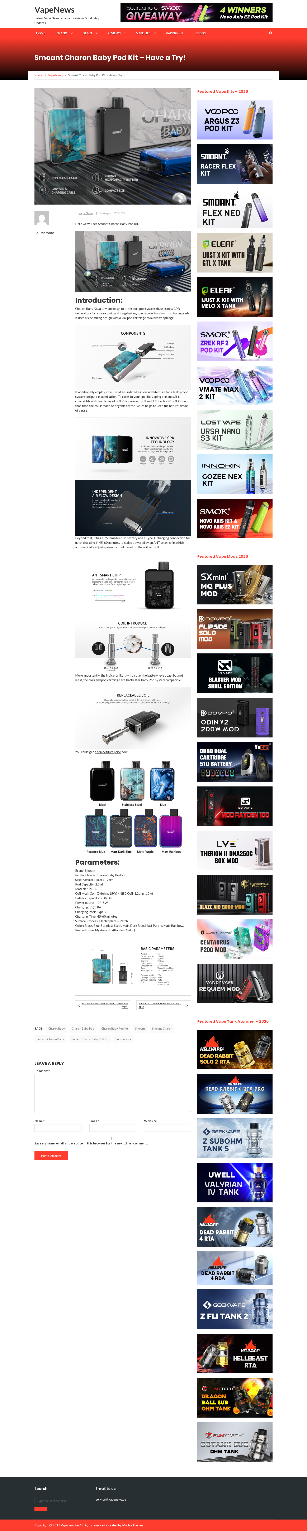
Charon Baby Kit (86, 308)
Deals (87, 33)
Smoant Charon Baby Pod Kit (118, 224)
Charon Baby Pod (83, 1028)
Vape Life (143, 33)
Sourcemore (44, 233)
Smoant (140, 1028)
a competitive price (108, 752)
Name (39, 1121)
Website (150, 1121)
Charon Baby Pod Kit (114, 1028)
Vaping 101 (174, 33)
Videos (200, 33)
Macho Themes (132, 1525)
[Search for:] (61, 1500)
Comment (42, 1071)
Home (40, 33)
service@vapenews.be (111, 1499)
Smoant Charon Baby (50, 1039)
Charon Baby (56, 1028)
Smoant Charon (162, 1028)
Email (94, 1121)
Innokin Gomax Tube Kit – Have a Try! (160, 1005)
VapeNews (54, 10)
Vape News (86, 213)
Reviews (114, 33)
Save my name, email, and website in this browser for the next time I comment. (91, 1143)
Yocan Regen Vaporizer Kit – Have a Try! (105, 1005)
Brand (62, 33)
